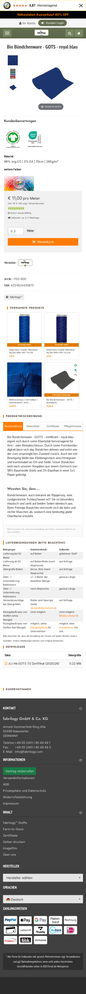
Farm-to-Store (13, 829)
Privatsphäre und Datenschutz (24, 791)
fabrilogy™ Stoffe (15, 823)
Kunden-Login (55, 22)
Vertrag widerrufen (19, 771)
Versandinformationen (42, 607)
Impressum (11, 803)
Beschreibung (13, 426)
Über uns (9, 854)
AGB (6, 784)
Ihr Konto (29, 23)
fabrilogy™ (15, 297)
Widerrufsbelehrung (17, 797)
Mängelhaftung (38, 627)
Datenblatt (32, 426)
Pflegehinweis (72, 426)
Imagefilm (10, 848)
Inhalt (7, 813)
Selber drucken (14, 842)
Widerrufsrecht (68, 615)
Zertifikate (53, 426)
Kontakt (9, 709)
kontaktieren (66, 627)
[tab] (43, 710)
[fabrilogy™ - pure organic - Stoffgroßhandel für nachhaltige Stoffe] (79, 33)
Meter (30, 231)
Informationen (14, 760)
